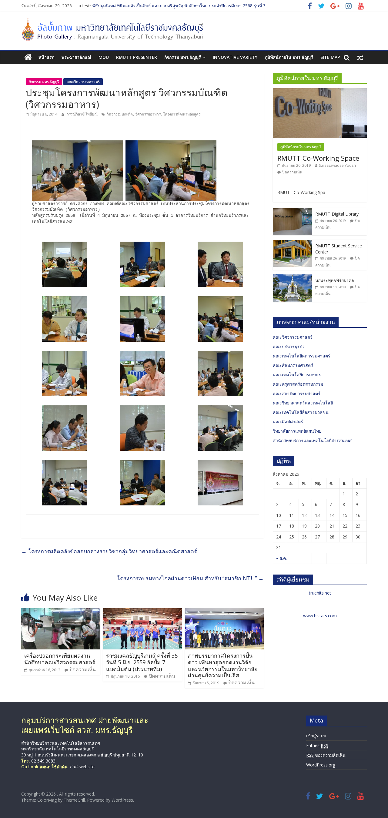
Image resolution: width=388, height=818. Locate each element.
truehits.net (320, 593)
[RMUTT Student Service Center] (292, 243)
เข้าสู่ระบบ (316, 736)
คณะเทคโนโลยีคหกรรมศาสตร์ (301, 356)
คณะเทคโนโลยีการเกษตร (297, 374)
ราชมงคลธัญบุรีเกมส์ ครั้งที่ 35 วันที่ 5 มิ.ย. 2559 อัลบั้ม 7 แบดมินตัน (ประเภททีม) (142, 662)
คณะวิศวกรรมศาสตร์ (83, 81)
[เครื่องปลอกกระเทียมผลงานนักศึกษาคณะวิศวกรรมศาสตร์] (60, 611)
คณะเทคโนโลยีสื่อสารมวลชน (301, 412)
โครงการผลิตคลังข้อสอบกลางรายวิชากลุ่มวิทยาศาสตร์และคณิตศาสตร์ (109, 551)
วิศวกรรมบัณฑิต (120, 114)
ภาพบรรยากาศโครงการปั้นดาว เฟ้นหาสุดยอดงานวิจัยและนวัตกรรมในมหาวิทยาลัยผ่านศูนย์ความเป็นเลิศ (223, 665)
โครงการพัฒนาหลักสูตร (181, 114)
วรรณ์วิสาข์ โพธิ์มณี (83, 114)
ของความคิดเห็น (326, 755)
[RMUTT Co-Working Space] (320, 91)
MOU (104, 57)
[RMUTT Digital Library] (292, 211)
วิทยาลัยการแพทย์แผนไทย (297, 431)
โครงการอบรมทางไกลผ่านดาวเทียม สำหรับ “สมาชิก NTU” (190, 578)
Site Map (330, 57)
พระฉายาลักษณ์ (76, 57)
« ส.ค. (281, 558)
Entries (317, 745)
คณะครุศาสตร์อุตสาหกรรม (298, 384)
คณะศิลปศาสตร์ (288, 421)
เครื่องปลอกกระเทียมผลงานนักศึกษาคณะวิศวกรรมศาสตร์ (59, 659)
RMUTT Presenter (136, 57)
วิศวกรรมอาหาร (148, 114)
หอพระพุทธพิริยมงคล (334, 280)
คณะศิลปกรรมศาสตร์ (293, 365)
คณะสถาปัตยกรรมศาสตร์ (296, 393)
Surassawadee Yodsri (337, 165)
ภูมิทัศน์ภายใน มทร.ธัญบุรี (289, 57)
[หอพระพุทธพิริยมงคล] (292, 277)
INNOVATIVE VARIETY (235, 57)
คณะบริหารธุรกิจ (289, 346)
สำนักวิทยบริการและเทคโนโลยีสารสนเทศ (312, 440)
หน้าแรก (46, 57)
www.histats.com (320, 616)
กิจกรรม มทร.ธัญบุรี (182, 57)
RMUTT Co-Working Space (318, 158)
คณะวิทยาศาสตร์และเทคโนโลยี (303, 403)
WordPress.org (320, 765)
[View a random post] (360, 57)
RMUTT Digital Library (337, 214)
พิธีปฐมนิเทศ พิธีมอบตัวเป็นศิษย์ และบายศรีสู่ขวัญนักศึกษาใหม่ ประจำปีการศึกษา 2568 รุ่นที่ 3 (179, 5)
